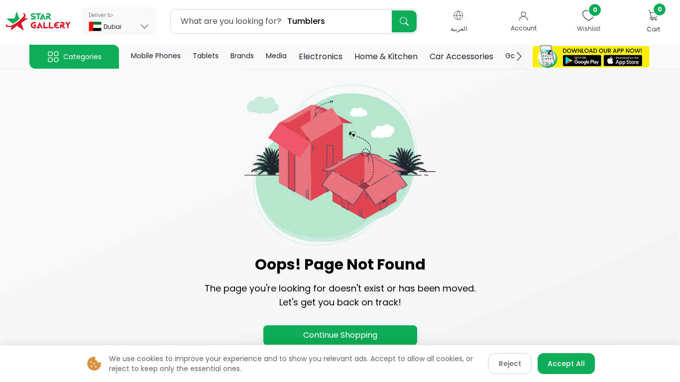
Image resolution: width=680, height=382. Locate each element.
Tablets (206, 56)
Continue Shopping (340, 335)
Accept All (566, 364)
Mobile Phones (156, 56)
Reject (510, 364)
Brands (242, 56)
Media (276, 56)
